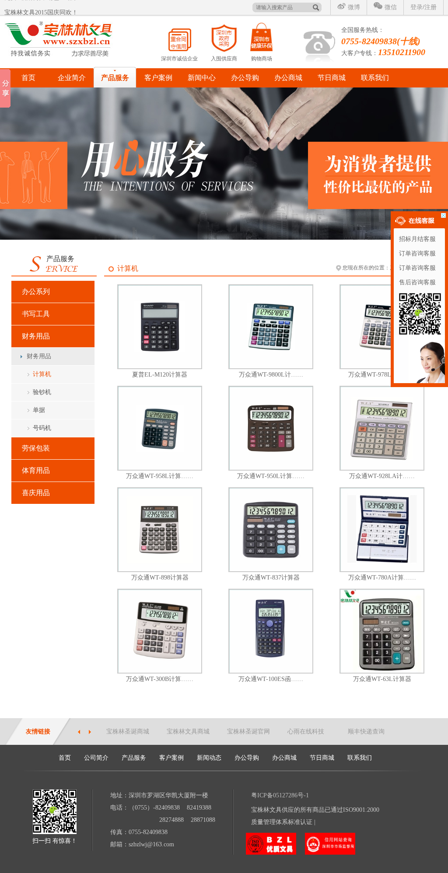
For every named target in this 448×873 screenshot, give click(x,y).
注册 (430, 7)
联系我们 (375, 77)
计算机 (42, 374)
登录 (416, 7)
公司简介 (96, 757)
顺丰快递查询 (366, 731)
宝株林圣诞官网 (248, 731)
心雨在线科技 (305, 731)
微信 (391, 7)
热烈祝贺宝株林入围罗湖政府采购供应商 (59, 9)
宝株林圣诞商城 (127, 731)
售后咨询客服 (417, 282)
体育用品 (36, 470)
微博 (354, 7)
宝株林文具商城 (188, 731)
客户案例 (158, 77)
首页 (28, 77)
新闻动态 (209, 757)
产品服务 (115, 77)
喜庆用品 (36, 492)
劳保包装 (36, 448)
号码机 (42, 428)
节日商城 (332, 77)
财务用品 (36, 336)
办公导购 (245, 77)
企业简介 (72, 77)
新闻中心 (202, 77)
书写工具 (36, 314)
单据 (39, 410)
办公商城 (288, 77)
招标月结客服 (417, 239)
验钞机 (42, 392)
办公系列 (36, 291)
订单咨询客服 (417, 253)
